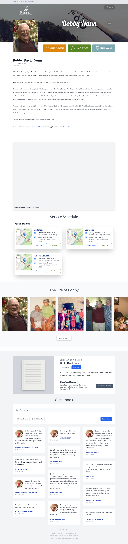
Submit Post (106, 419)
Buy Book (76, 367)
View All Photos (64, 338)
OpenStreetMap (66, 538)
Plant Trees (54, 245)
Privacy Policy (58, 535)
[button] (24, 234)
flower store (67, 126)
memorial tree (37, 126)
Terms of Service (69, 535)
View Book (65, 367)
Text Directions (40, 245)
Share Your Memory (104, 386)
